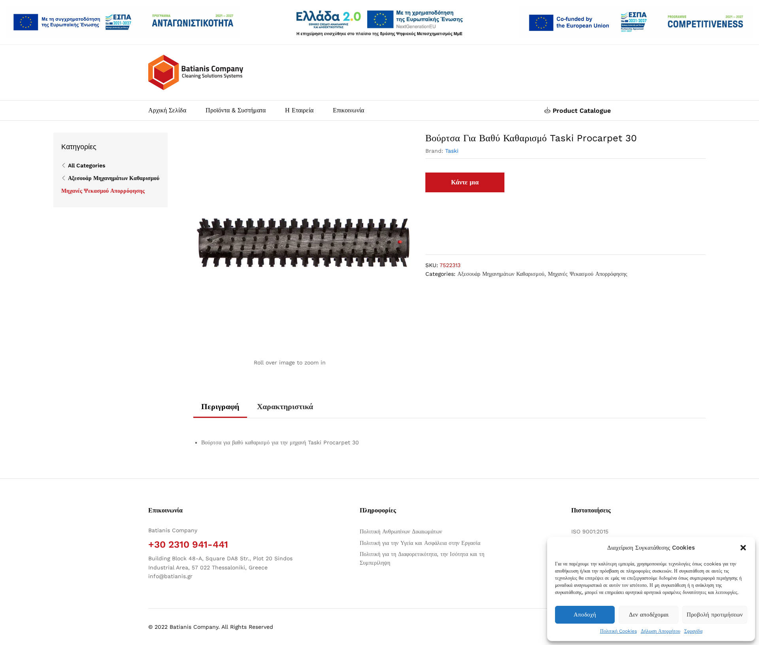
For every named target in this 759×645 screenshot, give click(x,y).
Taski (452, 151)
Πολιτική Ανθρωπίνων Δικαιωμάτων (401, 531)
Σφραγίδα (693, 631)
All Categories (86, 165)
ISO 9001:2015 (589, 531)
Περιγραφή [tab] (220, 406)
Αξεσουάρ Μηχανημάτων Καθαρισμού (500, 274)
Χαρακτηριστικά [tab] (285, 406)
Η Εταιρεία (299, 110)
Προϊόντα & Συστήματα (236, 110)
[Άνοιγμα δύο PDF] (123, 22)
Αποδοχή (585, 614)
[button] (743, 548)
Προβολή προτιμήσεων (715, 614)
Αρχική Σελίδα (167, 110)
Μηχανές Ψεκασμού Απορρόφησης (587, 274)
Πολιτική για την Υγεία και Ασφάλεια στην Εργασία (420, 543)
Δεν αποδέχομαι (648, 614)
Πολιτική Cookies (618, 631)
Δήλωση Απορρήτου (660, 631)
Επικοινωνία (348, 110)
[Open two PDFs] (635, 22)
